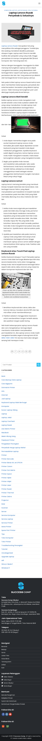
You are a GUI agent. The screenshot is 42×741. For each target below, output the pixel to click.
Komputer (7, 10)
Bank (3, 376)
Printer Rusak (6, 489)
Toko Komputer (7, 538)
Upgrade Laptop (7, 557)
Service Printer (7, 523)
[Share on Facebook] (15, 351)
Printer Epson (6, 474)
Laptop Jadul (6, 417)
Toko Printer (6, 542)
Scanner (4, 508)
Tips (29, 10)
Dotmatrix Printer (8, 387)
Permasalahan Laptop (10, 451)
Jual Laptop (5, 399)
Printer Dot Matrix (8, 470)
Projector (5, 500)
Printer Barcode (7, 459)
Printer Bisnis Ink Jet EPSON (11, 462)
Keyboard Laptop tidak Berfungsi (14, 402)
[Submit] (39, 365)
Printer (4, 455)
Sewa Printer (6, 527)
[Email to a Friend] (22, 351)
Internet (4, 395)
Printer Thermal (7, 493)
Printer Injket (6, 478)
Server (4, 511)
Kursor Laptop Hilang (9, 410)
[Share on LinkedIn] (29, 351)
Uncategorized (7, 553)
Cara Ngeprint (6, 384)
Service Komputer (8, 515)
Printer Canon (6, 466)
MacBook (5, 432)
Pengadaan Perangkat (10, 444)
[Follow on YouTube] (10, 714)
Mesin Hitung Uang (8, 436)
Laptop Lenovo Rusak (9, 46)
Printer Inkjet (6, 481)
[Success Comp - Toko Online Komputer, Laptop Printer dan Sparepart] (5, 3)
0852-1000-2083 (7, 338)
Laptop (14, 10)
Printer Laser (6, 485)
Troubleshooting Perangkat (12, 545)
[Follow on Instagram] (6, 714)
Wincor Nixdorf (7, 564)
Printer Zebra (6, 496)
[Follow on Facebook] (3, 714)
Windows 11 (5, 568)
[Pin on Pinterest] (26, 351)
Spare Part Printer (8, 530)
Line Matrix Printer (8, 429)
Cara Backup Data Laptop (11, 380)
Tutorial (34, 10)
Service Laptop (7, 519)
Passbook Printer (8, 440)
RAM (3, 504)
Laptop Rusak (22, 10)
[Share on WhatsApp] (12, 351)
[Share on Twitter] (19, 351)
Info (2, 391)
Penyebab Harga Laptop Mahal (13, 447)
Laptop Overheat (8, 421)
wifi (2, 560)
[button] (39, 3)
